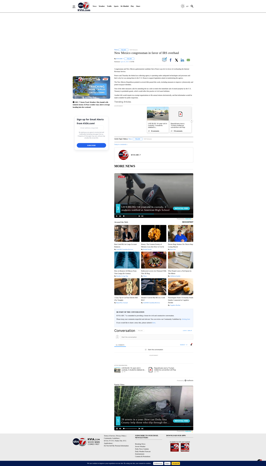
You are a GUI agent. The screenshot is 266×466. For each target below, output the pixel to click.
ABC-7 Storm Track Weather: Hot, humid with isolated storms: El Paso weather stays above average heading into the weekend (91, 104)
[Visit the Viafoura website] (188, 380)
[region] (153, 355)
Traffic (109, 6)
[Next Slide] (191, 120)
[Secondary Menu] (75, 6)
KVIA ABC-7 (120, 58)
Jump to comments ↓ (121, 144)
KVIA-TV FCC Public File (113, 441)
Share (138, 6)
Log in (185, 330)
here (154, 323)
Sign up (190, 330)
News (95, 6)
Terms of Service (109, 436)
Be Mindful (125, 6)
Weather (102, 6)
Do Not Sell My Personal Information (116, 446)
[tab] (120, 345)
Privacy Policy (121, 436)
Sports (116, 6)
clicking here (186, 319)
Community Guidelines (111, 438)
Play (132, 6)
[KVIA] (84, 6)
